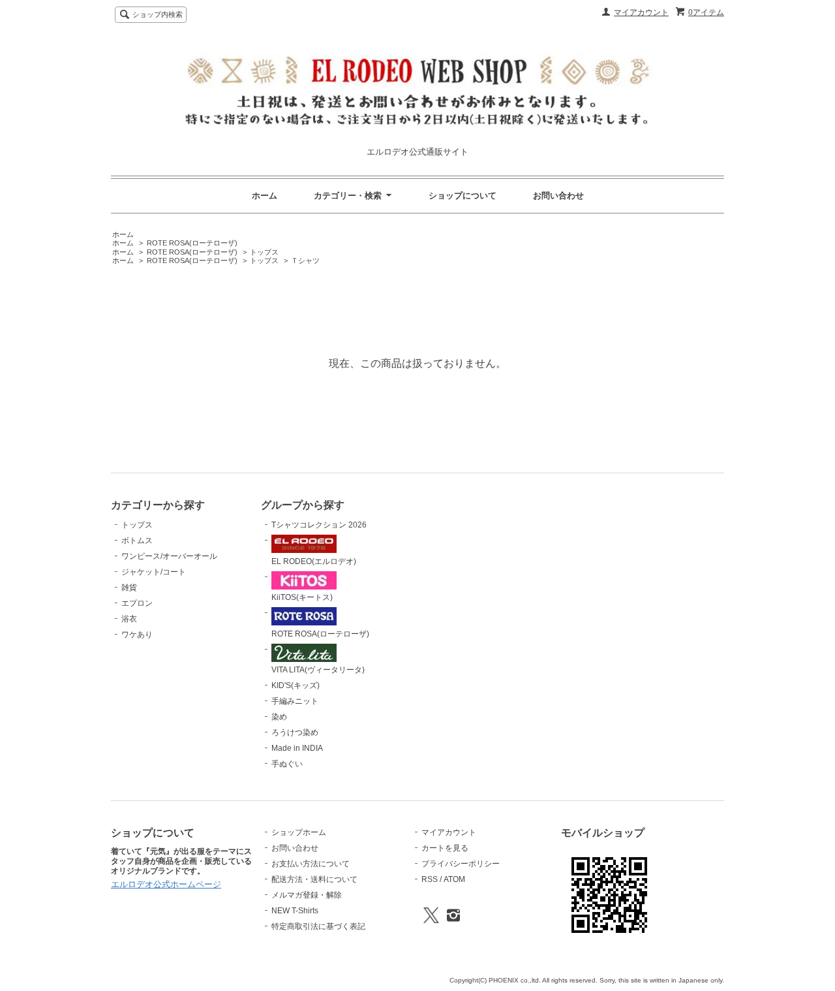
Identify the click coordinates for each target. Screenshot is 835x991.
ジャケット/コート (153, 571)
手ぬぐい (287, 763)
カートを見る (444, 848)
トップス (264, 252)
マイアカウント (641, 12)
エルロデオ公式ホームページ (166, 884)
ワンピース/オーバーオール (169, 556)
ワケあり (137, 634)
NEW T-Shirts (294, 910)
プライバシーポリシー (460, 863)
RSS (429, 879)
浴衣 (129, 618)
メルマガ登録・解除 (306, 895)
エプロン (137, 603)
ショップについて (462, 195)
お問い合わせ (558, 195)
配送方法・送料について (314, 879)
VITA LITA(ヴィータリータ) (318, 669)
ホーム (264, 195)
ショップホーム (298, 832)
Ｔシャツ (305, 260)
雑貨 (129, 587)
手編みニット (294, 701)
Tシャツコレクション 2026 (319, 524)
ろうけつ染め (294, 732)
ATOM (454, 879)
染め (279, 716)
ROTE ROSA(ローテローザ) (192, 243)
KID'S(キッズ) (295, 685)
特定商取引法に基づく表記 (318, 926)
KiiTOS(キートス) (302, 597)
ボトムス (137, 540)
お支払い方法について (310, 863)
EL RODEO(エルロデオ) (313, 561)
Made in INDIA (297, 748)
